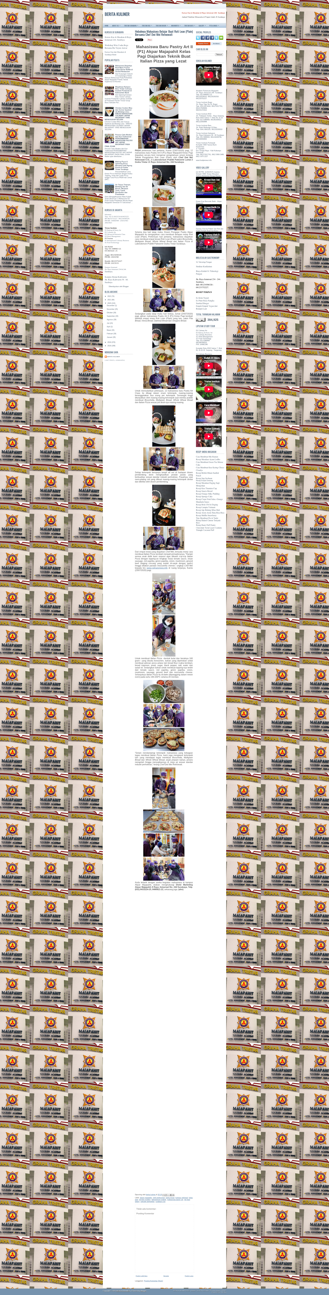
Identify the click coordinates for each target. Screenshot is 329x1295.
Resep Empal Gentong (204, 481)
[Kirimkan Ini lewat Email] (163, 1195)
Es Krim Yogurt (202, 297)
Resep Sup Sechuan (204, 478)
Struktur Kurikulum (204, 266)
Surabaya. (109, 271)
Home (106, 25)
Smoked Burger (202, 303)
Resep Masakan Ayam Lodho (208, 459)
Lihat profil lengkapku (115, 360)
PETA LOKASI (214, 25)
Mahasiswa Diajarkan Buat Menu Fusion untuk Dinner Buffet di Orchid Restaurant (124, 69)
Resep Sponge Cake (204, 496)
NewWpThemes (185, 1290)
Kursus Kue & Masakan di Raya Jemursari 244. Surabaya (203, 13)
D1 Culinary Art (110, 232)
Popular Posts (203, 44)
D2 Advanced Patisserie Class (115, 234)
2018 (109, 346)
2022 (109, 296)
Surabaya (108, 282)
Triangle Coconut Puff (205, 530)
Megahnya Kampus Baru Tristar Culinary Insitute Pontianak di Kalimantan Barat (123, 90)
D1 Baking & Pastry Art (113, 230)
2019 (109, 342)
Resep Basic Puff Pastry (206, 525)
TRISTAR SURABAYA (131, 25)
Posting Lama (189, 1276)
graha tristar (170, 1198)
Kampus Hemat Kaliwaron (116, 276)
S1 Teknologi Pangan (204, 262)
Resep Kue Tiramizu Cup (206, 488)
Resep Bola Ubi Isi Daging (207, 504)
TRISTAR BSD (147, 25)
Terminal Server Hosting (218, 1292)
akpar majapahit (146, 1198)
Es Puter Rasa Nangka (205, 300)
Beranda (166, 1276)
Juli (108, 323)
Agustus (110, 320)
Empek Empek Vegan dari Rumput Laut (206, 307)
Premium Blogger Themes (218, 1290)
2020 (109, 303)
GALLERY (202, 25)
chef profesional (159, 1198)
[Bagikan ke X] (168, 1195)
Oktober (110, 313)
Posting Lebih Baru (141, 1276)
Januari (110, 337)
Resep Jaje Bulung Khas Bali (208, 510)
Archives (216, 44)
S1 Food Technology (112, 243)
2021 (109, 300)
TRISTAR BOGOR (162, 25)
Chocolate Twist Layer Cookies (209, 528)
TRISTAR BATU (189, 25)
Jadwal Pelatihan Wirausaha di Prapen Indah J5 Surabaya (203, 17)
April (109, 327)
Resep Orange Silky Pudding (208, 493)
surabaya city (161, 1202)
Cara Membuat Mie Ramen (207, 456)
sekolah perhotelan (147, 1202)
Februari (110, 334)
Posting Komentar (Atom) (153, 1281)
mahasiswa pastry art (175, 1200)
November (111, 309)
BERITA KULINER (117, 14)
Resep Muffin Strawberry (206, 515)
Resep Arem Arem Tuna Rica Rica (210, 512)
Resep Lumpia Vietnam (205, 507)
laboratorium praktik (159, 1200)
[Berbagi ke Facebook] (171, 1195)
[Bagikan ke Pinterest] (173, 1195)
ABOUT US (116, 25)
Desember (111, 305)
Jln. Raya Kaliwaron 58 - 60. (116, 279)
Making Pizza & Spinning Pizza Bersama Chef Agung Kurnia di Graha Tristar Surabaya (123, 165)
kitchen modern (144, 1200)
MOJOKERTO (176, 25)
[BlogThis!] (166, 1195)
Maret (109, 330)
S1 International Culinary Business (117, 240)
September (111, 316)
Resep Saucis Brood (204, 491)
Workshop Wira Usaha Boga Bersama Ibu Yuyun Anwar (116, 46)
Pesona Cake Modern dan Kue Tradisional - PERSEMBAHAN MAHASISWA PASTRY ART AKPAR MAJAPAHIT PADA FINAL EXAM (119, 140)
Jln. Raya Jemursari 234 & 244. (115, 269)
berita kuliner (113, 356)
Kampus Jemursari (111, 267)
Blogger (126, 286)
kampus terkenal (181, 1198)
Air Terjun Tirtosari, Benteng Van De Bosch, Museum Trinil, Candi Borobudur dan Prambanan (123, 189)
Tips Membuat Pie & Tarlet (207, 518)
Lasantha (206, 1290)
